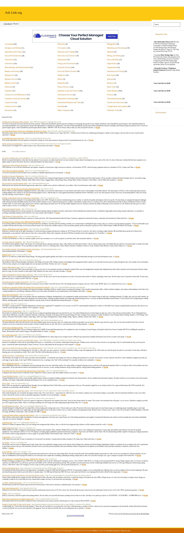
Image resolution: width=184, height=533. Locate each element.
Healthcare (61, 75)
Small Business (112, 91)
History (60, 79)
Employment (62, 60)
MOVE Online (6, 255)
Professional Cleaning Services (11, 209)
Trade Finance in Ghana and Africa (12, 216)
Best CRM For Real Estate (10, 260)
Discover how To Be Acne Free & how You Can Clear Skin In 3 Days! (23, 475)
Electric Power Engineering (10, 295)
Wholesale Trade (113, 110)
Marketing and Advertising (116, 48)
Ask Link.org (13, 12)
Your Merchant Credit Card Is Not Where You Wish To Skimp (20, 320)
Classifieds (8, 91)
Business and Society (12, 71)
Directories (61, 44)
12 (130, 514)
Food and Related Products (67, 71)
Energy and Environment (66, 63)
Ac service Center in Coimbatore (12, 242)
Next (147, 514)
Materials (110, 52)
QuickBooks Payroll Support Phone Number (15, 122)
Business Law (9, 75)
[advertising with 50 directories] (75, 516)
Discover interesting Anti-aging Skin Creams (15, 391)
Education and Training (66, 52)
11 (128, 514)
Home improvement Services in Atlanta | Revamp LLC (18, 499)
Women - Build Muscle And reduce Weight (15, 229)
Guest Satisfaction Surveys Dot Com (13, 138)
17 (139, 514)
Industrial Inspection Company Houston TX (15, 282)
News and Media (113, 60)
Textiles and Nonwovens (115, 102)
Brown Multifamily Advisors (11, 363)
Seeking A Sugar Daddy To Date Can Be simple (16, 504)
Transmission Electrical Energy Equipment (14, 165)
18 (141, 514)
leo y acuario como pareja (9, 335)
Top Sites (47, 3)
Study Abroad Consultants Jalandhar (13, 171)
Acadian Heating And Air (9, 236)
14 (133, 514)
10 (126, 514)
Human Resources (64, 87)
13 (132, 514)
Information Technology (66, 99)
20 (145, 514)
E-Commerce (62, 48)
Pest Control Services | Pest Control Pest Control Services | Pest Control (23, 371)
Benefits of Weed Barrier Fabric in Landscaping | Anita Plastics (20, 198)
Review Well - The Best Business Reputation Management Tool (21, 189)
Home (6, 3)
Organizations (112, 67)
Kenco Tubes (6, 383)
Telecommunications (114, 99)
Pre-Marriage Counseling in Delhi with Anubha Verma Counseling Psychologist (26, 287)
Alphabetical (22, 151)
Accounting (9, 44)
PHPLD (95, 530)
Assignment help (7, 422)
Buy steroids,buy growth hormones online (14, 183)
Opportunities (112, 63)
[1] (115, 514)
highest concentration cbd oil (10, 468)
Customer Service (11, 106)
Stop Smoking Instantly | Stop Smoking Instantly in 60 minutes (21, 249)
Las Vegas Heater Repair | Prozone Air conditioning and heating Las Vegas (24, 131)
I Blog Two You (125, 530)
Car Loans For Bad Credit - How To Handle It (16, 158)
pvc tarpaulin (6, 304)
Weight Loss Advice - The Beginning (13, 355)
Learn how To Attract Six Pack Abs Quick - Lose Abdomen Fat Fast (22, 348)
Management (111, 44)
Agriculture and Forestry (13, 52)
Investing (61, 106)
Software (110, 95)
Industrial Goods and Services (68, 91)
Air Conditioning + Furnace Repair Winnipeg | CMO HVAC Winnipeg (23, 459)
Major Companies (64, 110)
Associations (9, 60)
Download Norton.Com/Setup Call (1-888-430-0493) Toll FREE (21, 222)
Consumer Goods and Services (15, 99)
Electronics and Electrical (67, 56)
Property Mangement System (11, 267)
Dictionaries (9, 110)
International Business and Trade (69, 102)
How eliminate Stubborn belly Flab (12, 398)
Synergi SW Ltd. (7, 452)
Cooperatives (9, 102)
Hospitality (61, 83)
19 (143, 514)
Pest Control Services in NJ (10, 488)
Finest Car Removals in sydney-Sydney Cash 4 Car (17, 275)
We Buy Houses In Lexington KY (12, 144)
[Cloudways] (75, 42)
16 (137, 514)
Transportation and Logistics (117, 106)
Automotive (9, 63)
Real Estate (111, 75)
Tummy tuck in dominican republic (12, 327)
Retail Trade (111, 87)
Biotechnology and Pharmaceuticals (17, 67)
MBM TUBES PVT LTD (10, 428)
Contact (60, 3)
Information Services (65, 95)
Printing (4, 493)
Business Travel (10, 83)
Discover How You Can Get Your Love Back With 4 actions (20, 340)
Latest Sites (32, 3)
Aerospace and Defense (13, 48)
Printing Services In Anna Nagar (12, 311)
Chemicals (8, 87)
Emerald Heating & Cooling (10, 406)
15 (135, 514)
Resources (110, 83)
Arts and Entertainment (13, 56)
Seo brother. (5, 442)
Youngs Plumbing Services (10, 376)
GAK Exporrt (6, 437)
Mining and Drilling (114, 56)
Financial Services (64, 67)
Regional (110, 79)
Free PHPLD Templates (112, 530)
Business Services (11, 79)
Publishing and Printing (115, 71)
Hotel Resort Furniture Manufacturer (13, 176)
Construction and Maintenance (15, 95)
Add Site (18, 3)
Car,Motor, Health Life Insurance (12, 483)
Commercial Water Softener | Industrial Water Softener (18, 415)
